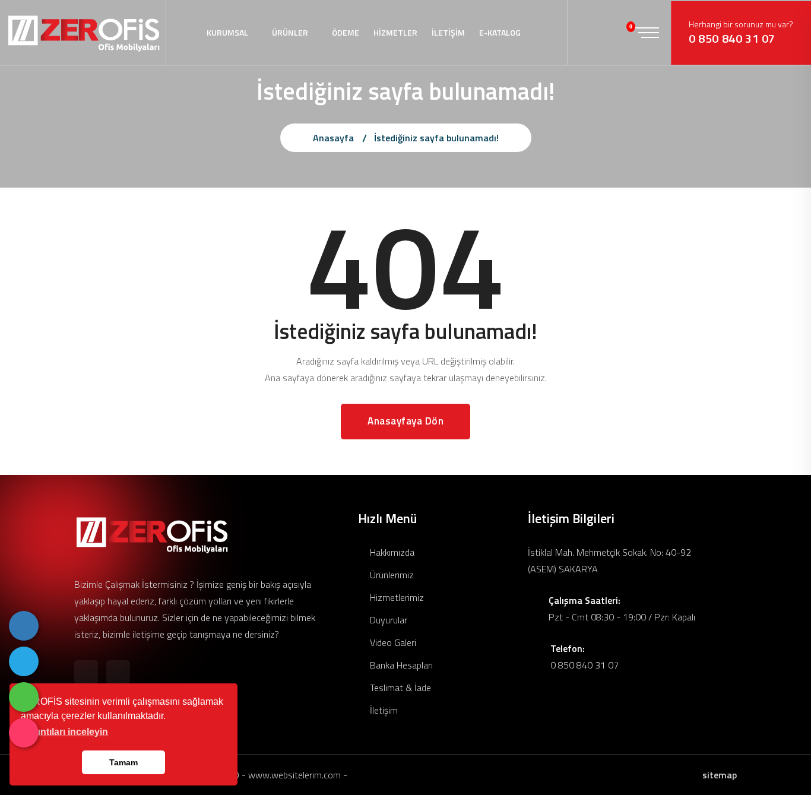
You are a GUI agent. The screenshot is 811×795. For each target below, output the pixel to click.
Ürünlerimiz (391, 575)
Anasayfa (333, 138)
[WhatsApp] (24, 697)
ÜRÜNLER (290, 32)
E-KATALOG (500, 32)
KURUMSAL (227, 32)
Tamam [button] (123, 762)
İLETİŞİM (448, 32)
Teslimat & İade (399, 687)
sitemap (719, 775)
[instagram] (24, 733)
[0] (621, 33)
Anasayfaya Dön (405, 421)
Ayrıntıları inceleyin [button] (65, 732)
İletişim (383, 710)
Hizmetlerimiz (396, 597)
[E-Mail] (24, 661)
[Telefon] (24, 626)
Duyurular (387, 620)
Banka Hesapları (400, 665)
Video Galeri (392, 642)
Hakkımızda (391, 552)
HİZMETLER (395, 32)
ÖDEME (345, 32)
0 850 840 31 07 (732, 38)
